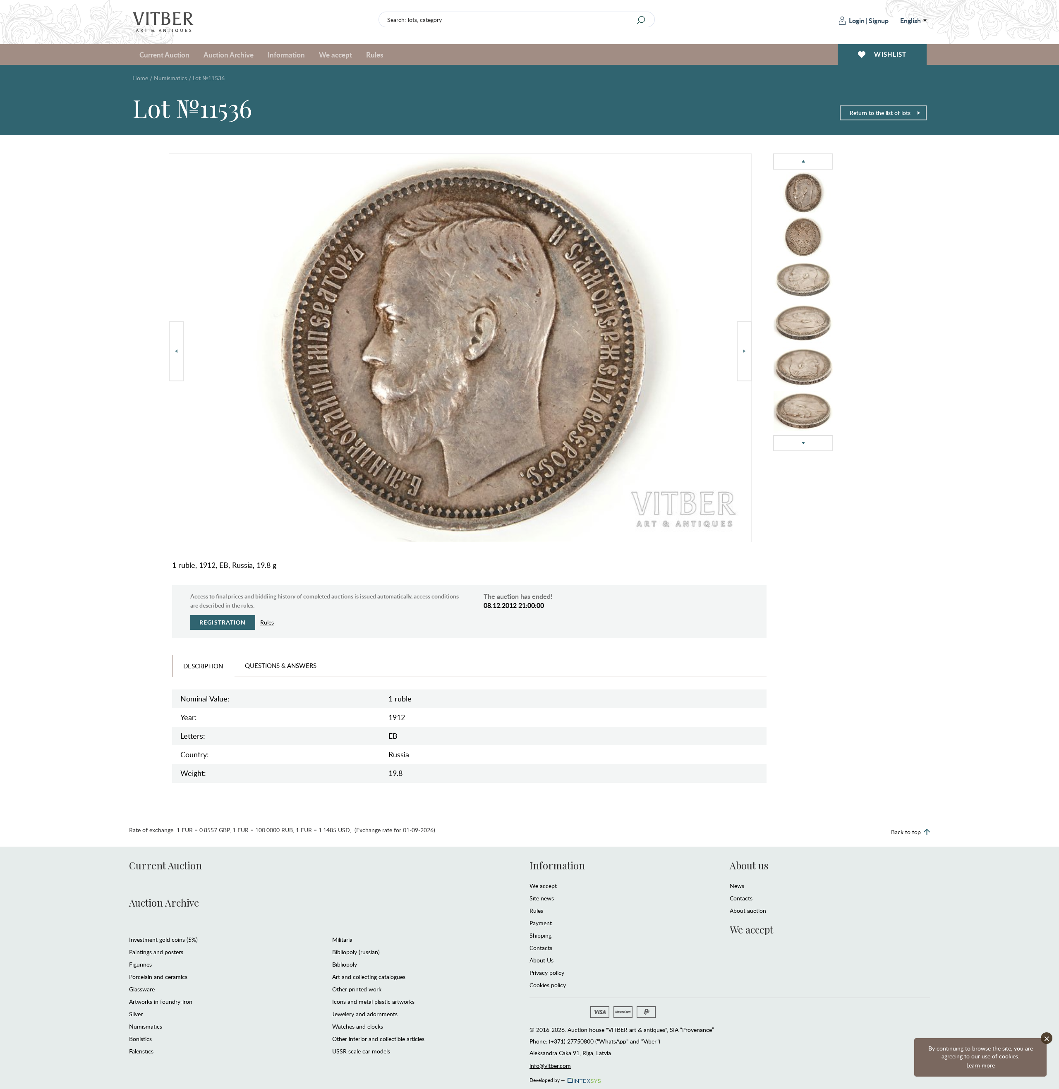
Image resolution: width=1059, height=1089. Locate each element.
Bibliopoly (344, 964)
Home (140, 78)
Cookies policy (548, 985)
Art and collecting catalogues (368, 977)
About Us (541, 960)
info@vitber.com (550, 1066)
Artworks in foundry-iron (160, 1001)
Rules (374, 55)
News (737, 886)
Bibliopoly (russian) (356, 952)
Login (857, 20)
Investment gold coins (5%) (163, 939)
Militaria (342, 939)
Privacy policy (547, 973)
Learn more (980, 1065)
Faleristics (141, 1051)
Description (203, 666)
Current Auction (165, 865)
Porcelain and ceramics (158, 977)
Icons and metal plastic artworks (373, 1001)
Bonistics (140, 1039)
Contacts (541, 948)
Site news (542, 898)
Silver (136, 1014)
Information (557, 865)
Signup (879, 20)
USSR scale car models (361, 1051)
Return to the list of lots (880, 113)
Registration (222, 622)
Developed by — (547, 1079)
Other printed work (356, 989)
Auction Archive (164, 902)
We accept (543, 886)
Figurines (140, 964)
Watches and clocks (357, 1026)
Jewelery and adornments (365, 1014)
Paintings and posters (156, 952)
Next (744, 351)
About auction (748, 910)
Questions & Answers (280, 665)
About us (749, 865)
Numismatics (170, 78)
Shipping (540, 935)
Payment (541, 923)
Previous (176, 351)
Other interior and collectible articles (378, 1039)
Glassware (142, 989)
